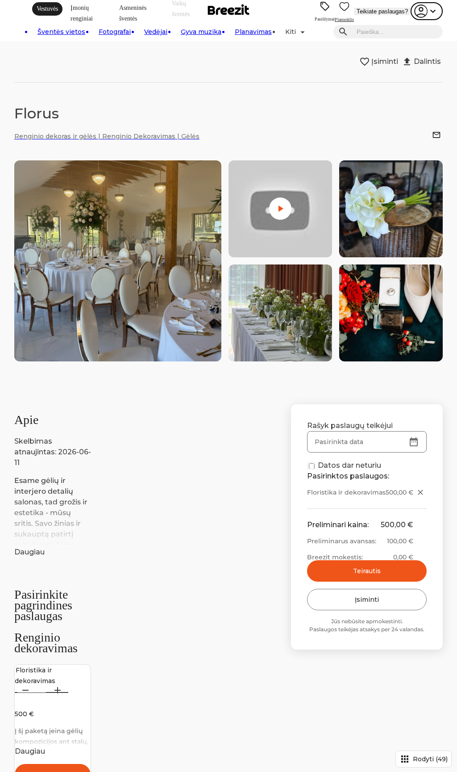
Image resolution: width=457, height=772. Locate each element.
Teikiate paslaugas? (382, 11)
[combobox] (397, 32)
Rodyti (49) (423, 759)
